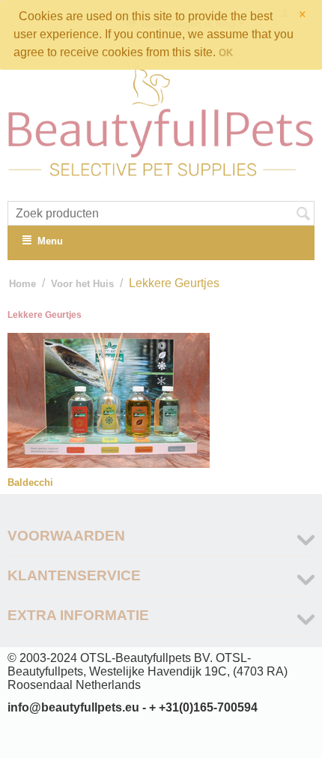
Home (22, 283)
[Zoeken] (303, 214)
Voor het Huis (82, 283)
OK (226, 52)
